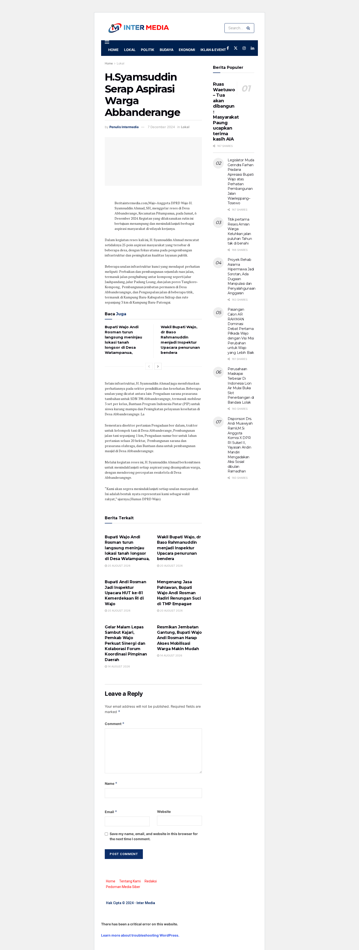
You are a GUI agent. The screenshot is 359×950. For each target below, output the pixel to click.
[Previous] (149, 366)
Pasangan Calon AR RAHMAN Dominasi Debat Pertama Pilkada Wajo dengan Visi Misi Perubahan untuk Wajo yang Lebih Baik (241, 331)
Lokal (130, 50)
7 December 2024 (161, 127)
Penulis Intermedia (124, 127)
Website (164, 811)
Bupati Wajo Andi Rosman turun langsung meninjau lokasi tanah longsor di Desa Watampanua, (127, 548)
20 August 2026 (118, 565)
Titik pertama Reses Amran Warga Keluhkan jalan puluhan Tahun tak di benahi (240, 231)
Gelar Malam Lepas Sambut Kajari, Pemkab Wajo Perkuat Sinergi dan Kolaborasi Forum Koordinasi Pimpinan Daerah (126, 643)
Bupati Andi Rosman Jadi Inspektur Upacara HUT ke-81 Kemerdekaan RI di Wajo (125, 593)
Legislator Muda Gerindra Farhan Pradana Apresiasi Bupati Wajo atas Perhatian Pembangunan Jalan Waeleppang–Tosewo (241, 181)
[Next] (158, 366)
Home (113, 50)
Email (111, 811)
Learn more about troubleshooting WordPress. (140, 935)
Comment (115, 723)
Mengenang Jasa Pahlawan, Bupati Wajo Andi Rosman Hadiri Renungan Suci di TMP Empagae (179, 593)
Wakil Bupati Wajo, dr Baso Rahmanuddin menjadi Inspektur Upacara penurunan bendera (179, 548)
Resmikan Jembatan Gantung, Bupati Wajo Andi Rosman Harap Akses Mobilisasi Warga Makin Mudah (179, 638)
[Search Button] (249, 28)
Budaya (166, 50)
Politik (147, 50)
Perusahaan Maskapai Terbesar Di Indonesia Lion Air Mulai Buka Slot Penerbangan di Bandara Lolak (241, 386)
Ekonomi (187, 50)
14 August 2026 (118, 666)
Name (111, 783)
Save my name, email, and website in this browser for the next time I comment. (154, 836)
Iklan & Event (213, 50)
